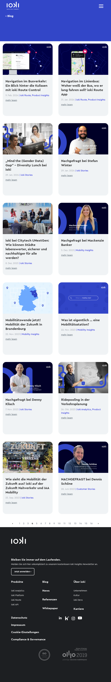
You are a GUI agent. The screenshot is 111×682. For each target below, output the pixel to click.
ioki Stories (27, 175)
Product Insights (40, 95)
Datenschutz (19, 617)
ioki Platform (17, 595)
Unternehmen (80, 591)
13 (75, 523)
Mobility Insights (30, 334)
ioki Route (25, 95)
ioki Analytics (84, 409)
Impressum (18, 625)
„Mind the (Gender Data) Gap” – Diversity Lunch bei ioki (26, 165)
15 (86, 523)
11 (64, 523)
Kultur (76, 595)
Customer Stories (86, 489)
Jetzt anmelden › (22, 572)
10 (59, 523)
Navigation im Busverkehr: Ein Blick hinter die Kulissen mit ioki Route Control (26, 86)
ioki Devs (78, 600)
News (46, 590)
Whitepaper (50, 608)
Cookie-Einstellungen (25, 632)
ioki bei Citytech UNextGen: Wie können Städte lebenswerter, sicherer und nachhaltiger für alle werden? (27, 249)
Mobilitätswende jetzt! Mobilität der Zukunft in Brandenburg (23, 324)
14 (80, 523)
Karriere (79, 609)
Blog (45, 582)
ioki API (14, 605)
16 (91, 523)
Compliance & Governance (28, 639)
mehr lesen (11, 100)
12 (70, 523)
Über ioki (79, 582)
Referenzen (49, 599)
